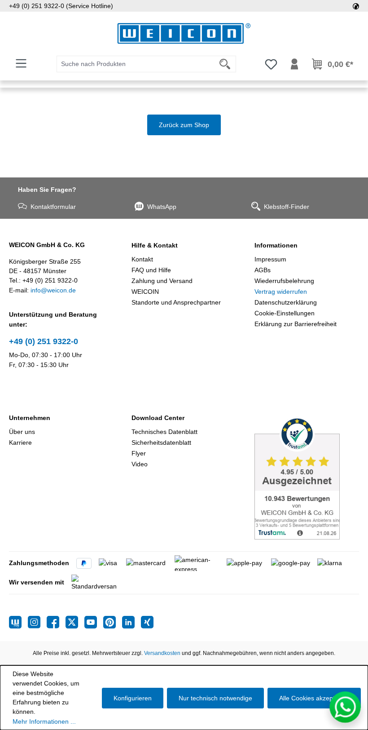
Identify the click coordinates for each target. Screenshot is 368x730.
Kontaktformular (53, 206)
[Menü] (21, 63)
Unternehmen (29, 417)
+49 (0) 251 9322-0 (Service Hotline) (61, 5)
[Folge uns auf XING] (147, 622)
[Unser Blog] (18, 622)
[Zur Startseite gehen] (184, 33)
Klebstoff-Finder (286, 206)
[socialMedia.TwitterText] (75, 622)
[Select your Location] (356, 6)
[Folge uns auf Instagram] (37, 622)
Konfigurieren (133, 698)
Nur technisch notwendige (215, 698)
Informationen (276, 245)
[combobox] (136, 64)
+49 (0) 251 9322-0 (43, 341)
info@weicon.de (53, 290)
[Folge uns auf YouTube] (93, 622)
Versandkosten (162, 653)
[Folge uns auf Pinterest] (112, 622)
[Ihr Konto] (294, 64)
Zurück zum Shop (184, 124)
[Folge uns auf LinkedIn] (131, 622)
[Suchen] (225, 64)
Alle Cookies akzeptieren (314, 698)
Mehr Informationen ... (44, 721)
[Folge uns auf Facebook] (56, 622)
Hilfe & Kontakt (154, 245)
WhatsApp (161, 206)
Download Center (157, 417)
